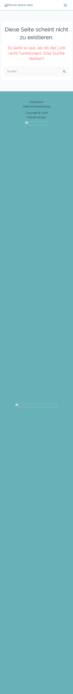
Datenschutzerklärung (36, 106)
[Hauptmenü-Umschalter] (65, 5)
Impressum (36, 101)
